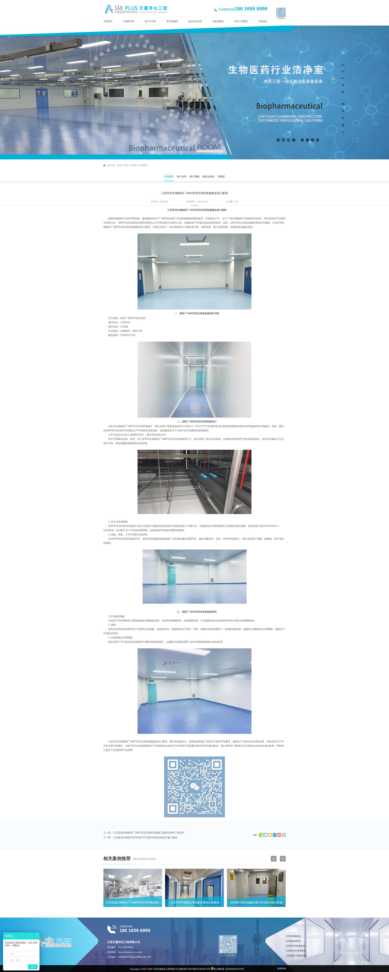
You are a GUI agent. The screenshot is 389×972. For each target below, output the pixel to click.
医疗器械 (194, 176)
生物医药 (143, 165)
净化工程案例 (241, 21)
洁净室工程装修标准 (295, 946)
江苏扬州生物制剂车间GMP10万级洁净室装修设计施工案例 (145, 837)
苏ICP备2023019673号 (199, 969)
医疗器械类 (172, 21)
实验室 (221, 176)
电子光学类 (150, 21)
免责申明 (281, 968)
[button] (283, 859)
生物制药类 (128, 21)
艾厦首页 (107, 21)
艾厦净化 (262, 21)
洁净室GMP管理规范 (295, 950)
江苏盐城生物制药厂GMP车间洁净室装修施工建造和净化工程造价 (148, 832)
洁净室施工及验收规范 (296, 955)
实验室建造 (218, 21)
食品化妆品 (208, 176)
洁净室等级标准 (293, 936)
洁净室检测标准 (293, 941)
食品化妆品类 (195, 21)
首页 (119, 165)
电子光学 (182, 176)
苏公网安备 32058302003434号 (229, 969)
